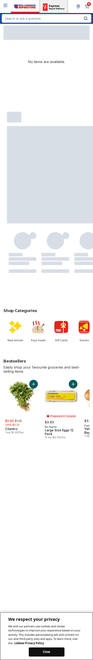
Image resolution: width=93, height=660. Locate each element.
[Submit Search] (85, 18)
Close (46, 652)
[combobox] (46, 18)
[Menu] (5, 5)
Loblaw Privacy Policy (29, 643)
